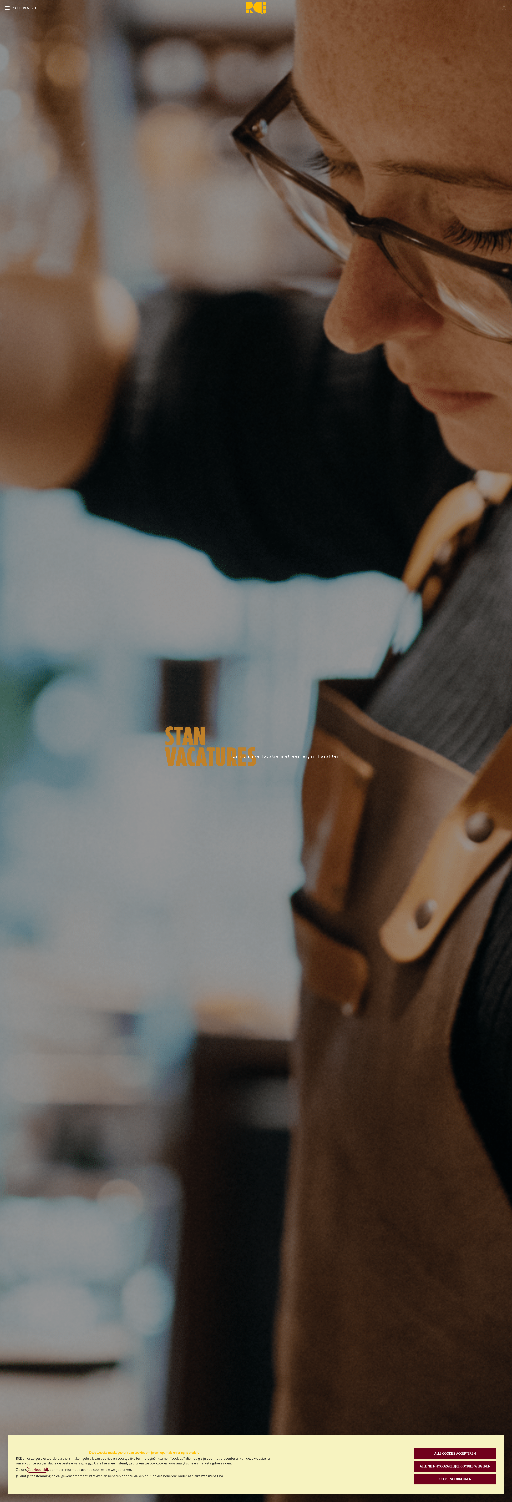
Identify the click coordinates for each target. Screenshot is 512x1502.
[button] (504, 8)
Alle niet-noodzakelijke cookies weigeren (455, 1466)
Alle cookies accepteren (455, 1453)
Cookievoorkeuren (455, 1479)
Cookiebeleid (37, 1469)
